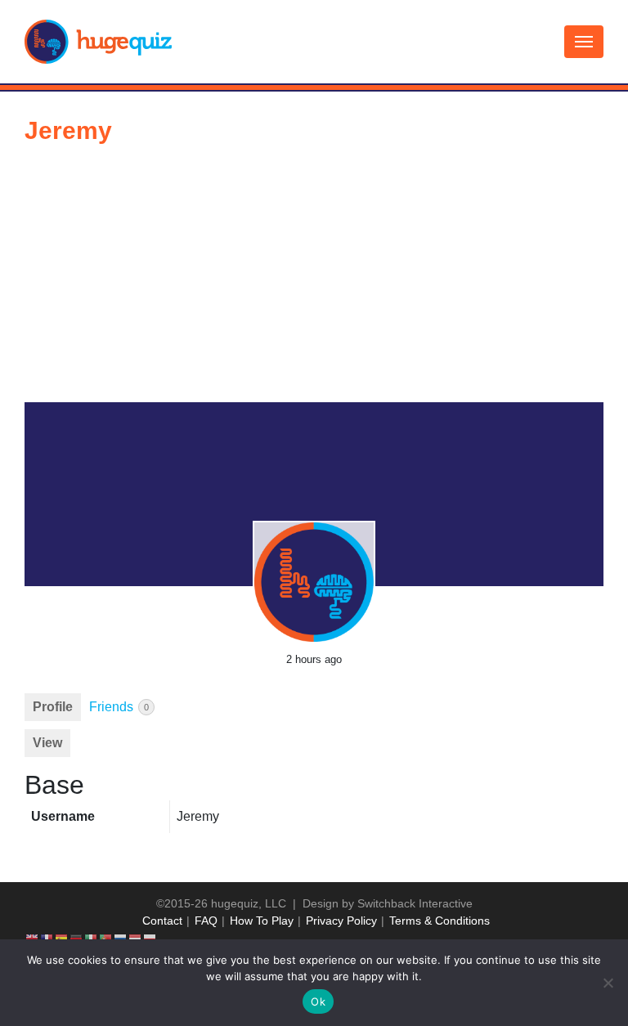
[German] (77, 937)
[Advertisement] (314, 279)
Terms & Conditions (439, 920)
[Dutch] (135, 937)
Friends (119, 707)
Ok (318, 1001)
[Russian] (121, 937)
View (47, 743)
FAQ (206, 920)
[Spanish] (62, 937)
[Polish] (150, 937)
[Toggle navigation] (583, 41)
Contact (162, 920)
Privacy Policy (341, 920)
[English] (32, 937)
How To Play (262, 920)
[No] (607, 982)
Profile (53, 707)
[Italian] (91, 937)
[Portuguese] (106, 937)
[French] (47, 937)
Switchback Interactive (415, 903)
